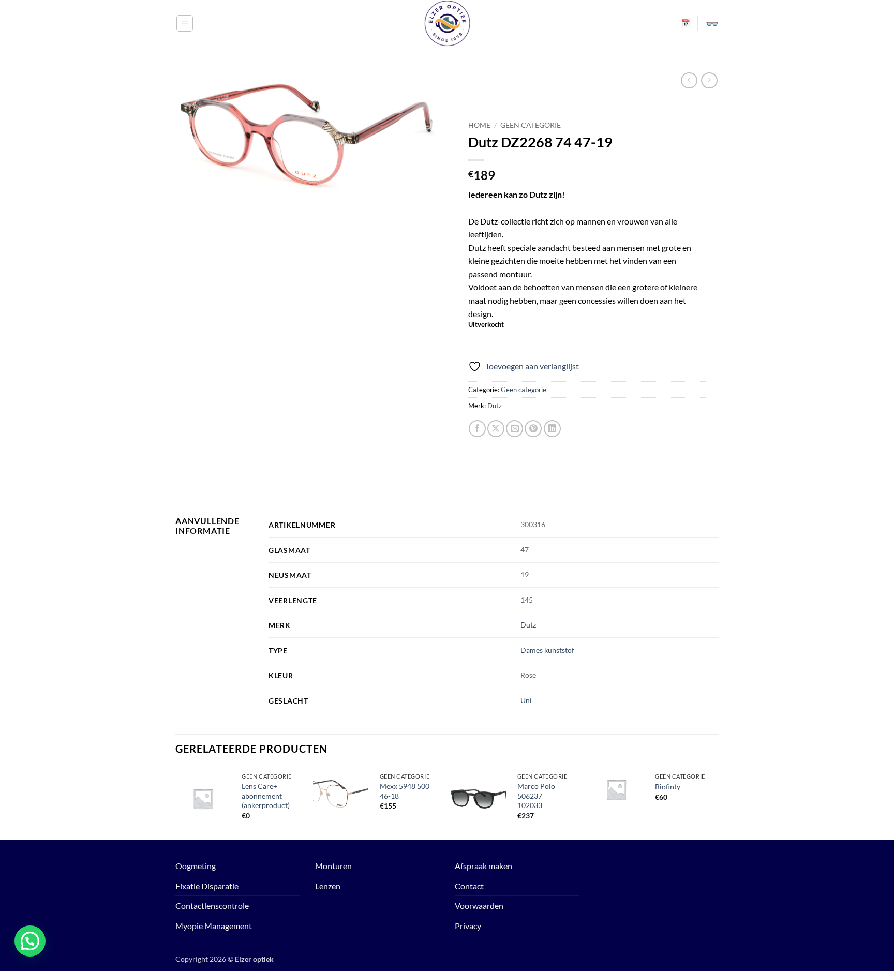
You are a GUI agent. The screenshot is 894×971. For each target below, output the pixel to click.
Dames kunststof (547, 650)
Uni (526, 700)
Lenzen (327, 886)
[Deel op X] (495, 428)
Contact (469, 886)
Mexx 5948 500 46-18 (404, 791)
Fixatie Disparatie (207, 886)
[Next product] (689, 80)
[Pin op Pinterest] (533, 428)
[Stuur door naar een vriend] (514, 428)
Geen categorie (530, 125)
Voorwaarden (479, 905)
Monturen (333, 866)
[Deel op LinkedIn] (552, 428)
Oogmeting (195, 866)
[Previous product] (709, 80)
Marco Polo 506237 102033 (536, 796)
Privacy (468, 926)
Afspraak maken (483, 866)
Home (479, 125)
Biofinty (667, 786)
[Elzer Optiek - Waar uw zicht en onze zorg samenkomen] (447, 23)
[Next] (715, 803)
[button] (184, 23)
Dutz (494, 405)
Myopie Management (213, 926)
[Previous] (176, 803)
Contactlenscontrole (212, 905)
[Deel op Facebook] (477, 428)
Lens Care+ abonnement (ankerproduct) (266, 796)
